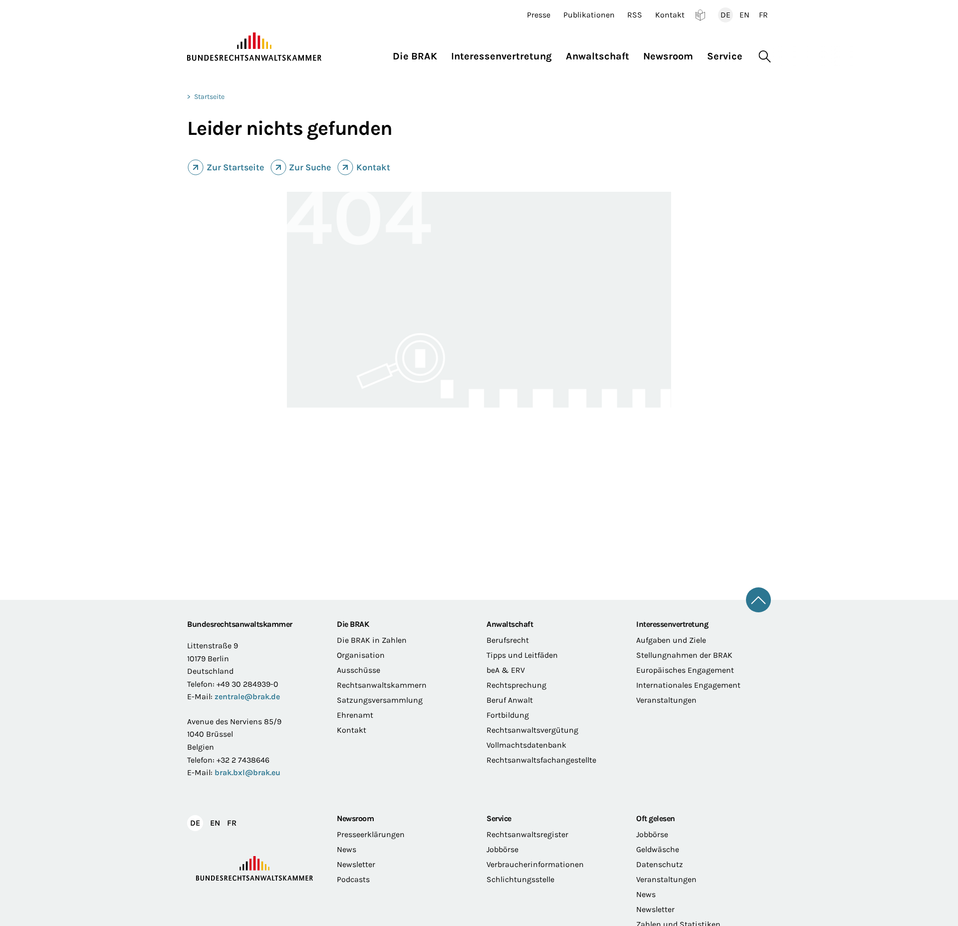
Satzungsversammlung (380, 700)
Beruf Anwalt (509, 700)
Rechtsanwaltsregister (527, 834)
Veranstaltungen (666, 700)
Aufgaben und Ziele (671, 640)
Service (498, 818)
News (346, 849)
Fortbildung (507, 715)
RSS (634, 15)
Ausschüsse (358, 670)
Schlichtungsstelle (520, 879)
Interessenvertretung (672, 624)
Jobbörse (502, 849)
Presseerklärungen (371, 834)
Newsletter (356, 864)
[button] (418, 53)
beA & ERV (505, 670)
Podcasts (353, 879)
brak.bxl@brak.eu (247, 772)
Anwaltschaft (509, 624)
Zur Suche (310, 167)
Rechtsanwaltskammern (382, 685)
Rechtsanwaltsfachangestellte (541, 760)
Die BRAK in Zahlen (372, 640)
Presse (538, 15)
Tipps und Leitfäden (522, 655)
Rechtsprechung (516, 685)
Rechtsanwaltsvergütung (532, 730)
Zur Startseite (235, 167)
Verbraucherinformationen (535, 864)
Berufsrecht (507, 640)
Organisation (361, 655)
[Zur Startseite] (254, 46)
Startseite (209, 96)
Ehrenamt (355, 715)
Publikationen (589, 15)
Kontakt (670, 15)
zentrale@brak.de (247, 696)
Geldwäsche (657, 849)
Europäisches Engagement (685, 670)
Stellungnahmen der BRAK (684, 655)
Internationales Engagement (688, 685)
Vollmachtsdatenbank (526, 745)
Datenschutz (659, 864)
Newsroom (355, 818)
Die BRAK (353, 624)
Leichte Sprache (700, 15)
